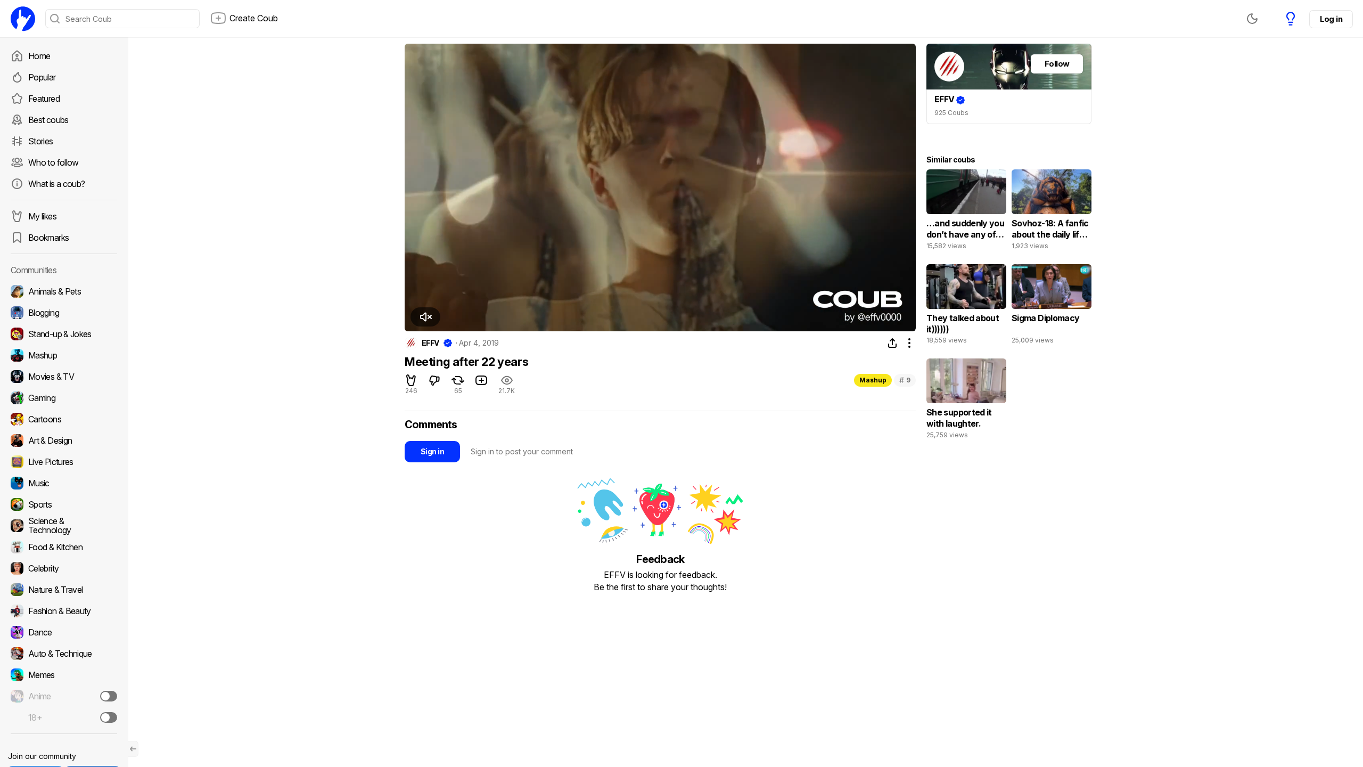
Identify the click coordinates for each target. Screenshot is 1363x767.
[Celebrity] (64, 568)
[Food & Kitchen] (64, 547)
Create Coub (253, 18)
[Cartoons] (64, 419)
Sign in (432, 451)
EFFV (430, 343)
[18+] (108, 717)
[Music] (64, 483)
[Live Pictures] (64, 461)
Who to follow (53, 162)
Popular (42, 77)
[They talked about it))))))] (966, 306)
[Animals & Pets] (64, 291)
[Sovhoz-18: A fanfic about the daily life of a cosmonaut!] (1051, 212)
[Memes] (64, 675)
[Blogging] (64, 312)
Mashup (872, 380)
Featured (44, 98)
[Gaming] (64, 398)
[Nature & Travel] (64, 589)
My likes (42, 216)
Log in (1331, 19)
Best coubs (48, 120)
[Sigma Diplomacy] (1051, 306)
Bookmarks (48, 237)
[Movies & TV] (64, 376)
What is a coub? (56, 183)
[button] (420, 317)
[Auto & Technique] (64, 653)
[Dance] (64, 632)
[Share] (892, 343)
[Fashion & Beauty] (64, 611)
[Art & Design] (64, 440)
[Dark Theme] (1252, 18)
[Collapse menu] (133, 748)
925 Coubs (951, 113)
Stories (40, 141)
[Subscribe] (108, 696)
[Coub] (23, 18)
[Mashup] (64, 355)
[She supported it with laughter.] (966, 401)
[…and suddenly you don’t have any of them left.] (966, 212)
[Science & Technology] (64, 525)
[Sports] (64, 504)
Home (39, 56)
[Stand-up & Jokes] (64, 334)
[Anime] (64, 696)
